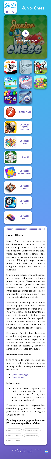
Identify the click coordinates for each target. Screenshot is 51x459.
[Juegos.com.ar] (7, 12)
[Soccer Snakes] (25, 67)
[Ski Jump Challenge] (25, 82)
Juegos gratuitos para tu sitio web (21, 450)
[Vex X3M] (10, 67)
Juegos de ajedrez (14, 435)
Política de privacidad (25, 452)
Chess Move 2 (18, 377)
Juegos (9, 229)
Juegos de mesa (14, 440)
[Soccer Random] (40, 67)
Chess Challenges (20, 374)
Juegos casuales (32, 435)
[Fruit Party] (40, 82)
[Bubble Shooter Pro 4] (10, 97)
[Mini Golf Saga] (10, 82)
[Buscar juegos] (13, 12)
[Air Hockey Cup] (25, 97)
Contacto (38, 450)
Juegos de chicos (20, 229)
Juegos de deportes (34, 229)
